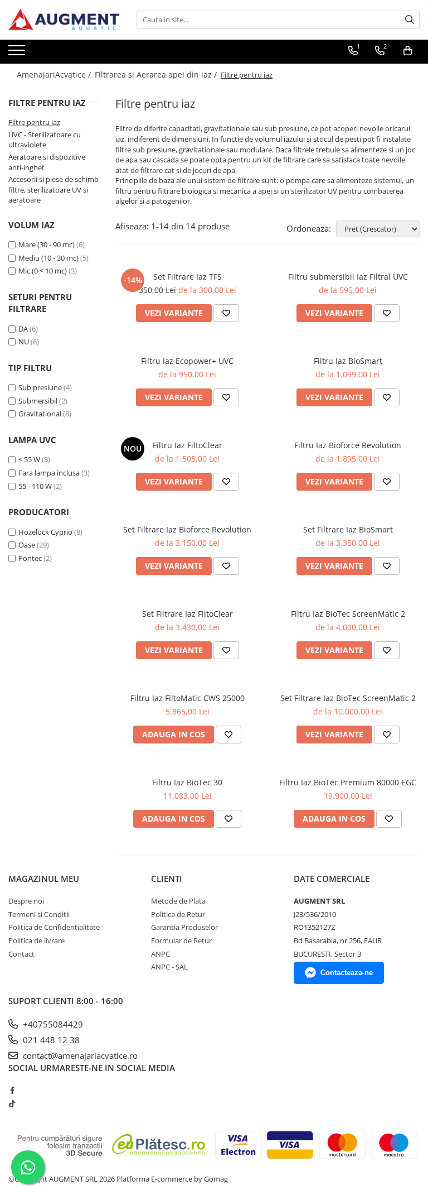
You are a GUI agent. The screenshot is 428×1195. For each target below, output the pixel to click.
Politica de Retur (178, 914)
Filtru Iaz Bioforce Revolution (347, 445)
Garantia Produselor (184, 927)
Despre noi (26, 901)
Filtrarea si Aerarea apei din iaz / (157, 74)
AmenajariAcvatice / (55, 74)
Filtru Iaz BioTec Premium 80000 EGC (347, 782)
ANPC (160, 954)
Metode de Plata (178, 901)
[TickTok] (12, 1103)
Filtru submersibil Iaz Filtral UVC (348, 276)
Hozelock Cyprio (45, 532)
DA (23, 329)
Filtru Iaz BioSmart (348, 361)
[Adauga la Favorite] (226, 313)
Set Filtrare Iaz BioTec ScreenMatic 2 (348, 698)
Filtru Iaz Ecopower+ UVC (187, 361)
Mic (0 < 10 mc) (42, 271)
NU (23, 342)
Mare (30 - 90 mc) (46, 244)
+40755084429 (52, 1024)
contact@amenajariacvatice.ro (79, 1055)
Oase (26, 545)
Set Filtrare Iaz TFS (187, 276)
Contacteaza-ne (346, 972)
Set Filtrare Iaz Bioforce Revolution (187, 529)
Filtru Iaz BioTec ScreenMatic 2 (348, 613)
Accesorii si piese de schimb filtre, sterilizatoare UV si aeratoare (53, 189)
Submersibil (37, 401)
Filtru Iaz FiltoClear (187, 445)
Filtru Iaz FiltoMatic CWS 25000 (187, 698)
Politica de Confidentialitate (54, 927)
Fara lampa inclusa (49, 473)
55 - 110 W (35, 486)
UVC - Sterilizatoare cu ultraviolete (44, 139)
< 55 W (29, 459)
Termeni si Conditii (39, 914)
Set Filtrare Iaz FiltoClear (187, 613)
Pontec (30, 558)
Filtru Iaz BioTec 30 (187, 782)
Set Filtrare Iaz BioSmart (348, 529)
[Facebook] (12, 1090)
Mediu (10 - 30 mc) (48, 258)
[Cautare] (410, 20)
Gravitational (39, 414)
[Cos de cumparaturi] (408, 51)
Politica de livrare (36, 940)
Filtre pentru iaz (34, 122)
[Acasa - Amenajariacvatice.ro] (64, 19)
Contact (21, 954)
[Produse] (18, 53)
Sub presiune (40, 387)
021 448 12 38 (50, 1039)
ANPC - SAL (169, 967)
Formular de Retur (181, 940)
